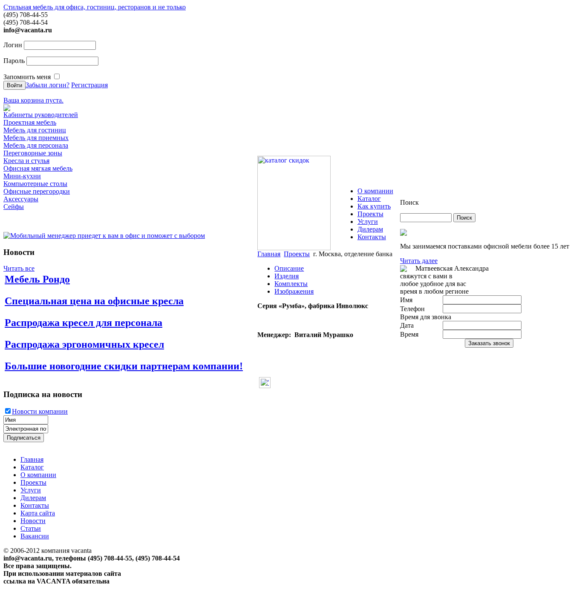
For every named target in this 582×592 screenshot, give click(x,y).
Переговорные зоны (32, 153)
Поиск (409, 202)
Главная (268, 253)
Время (409, 334)
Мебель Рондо (37, 279)
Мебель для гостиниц (34, 130)
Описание (289, 268)
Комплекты (291, 283)
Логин (12, 45)
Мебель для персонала (35, 145)
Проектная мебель (29, 122)
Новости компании (40, 411)
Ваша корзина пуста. (33, 100)
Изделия (286, 276)
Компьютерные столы (35, 183)
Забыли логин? (47, 85)
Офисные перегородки (36, 191)
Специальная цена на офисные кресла (94, 300)
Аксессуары (20, 199)
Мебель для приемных (36, 137)
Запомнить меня (27, 76)
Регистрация (89, 85)
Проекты (297, 253)
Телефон (412, 308)
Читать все (19, 268)
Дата (407, 325)
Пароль (14, 60)
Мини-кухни (22, 176)
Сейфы (13, 206)
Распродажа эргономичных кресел (84, 344)
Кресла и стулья (26, 160)
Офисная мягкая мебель (37, 168)
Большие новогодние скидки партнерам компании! (124, 366)
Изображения (294, 291)
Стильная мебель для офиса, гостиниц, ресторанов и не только (94, 7)
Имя (406, 299)
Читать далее (419, 260)
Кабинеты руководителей (40, 114)
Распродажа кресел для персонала (83, 322)
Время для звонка (425, 316)
